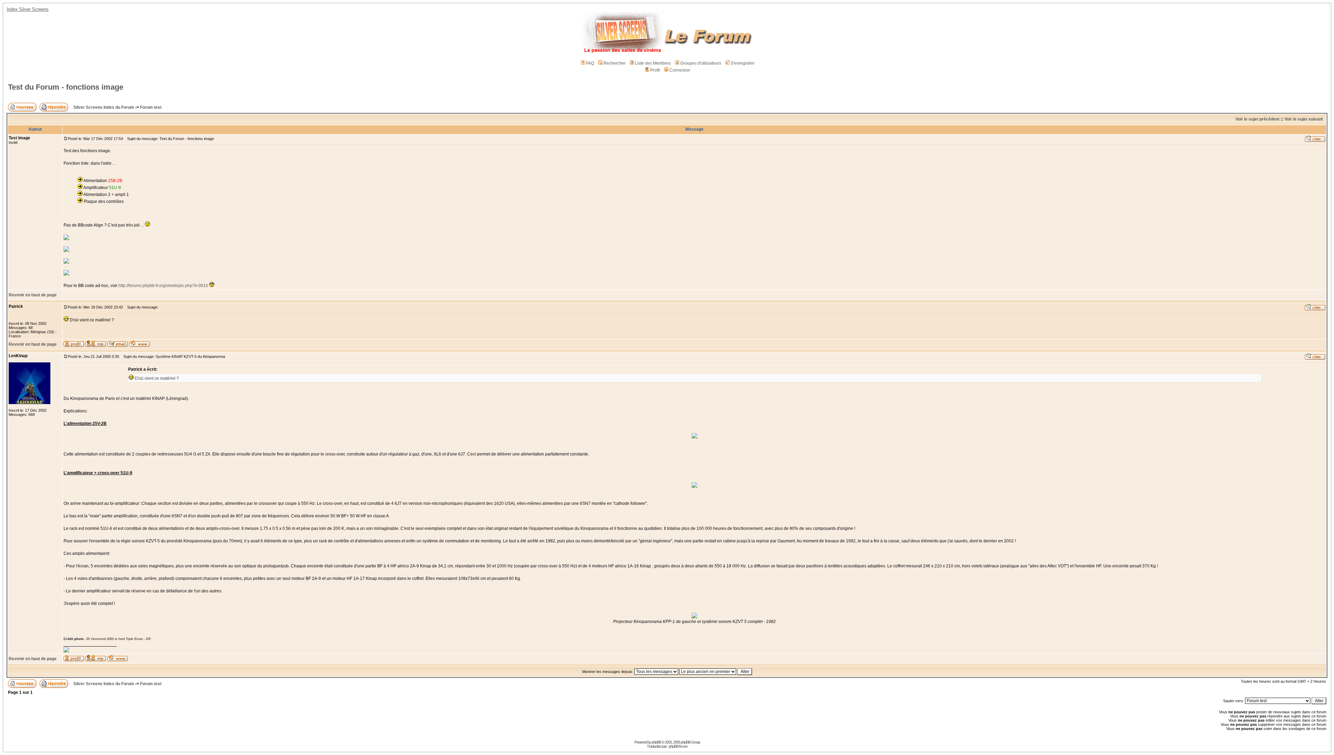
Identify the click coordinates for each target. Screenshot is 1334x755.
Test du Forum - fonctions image (65, 87)
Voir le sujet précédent (1257, 119)
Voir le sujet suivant (1303, 119)
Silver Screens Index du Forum (103, 107)
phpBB (656, 742)
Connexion (679, 70)
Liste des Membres (653, 63)
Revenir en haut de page (33, 295)
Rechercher (614, 63)
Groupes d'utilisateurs (700, 63)
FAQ (590, 63)
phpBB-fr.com (678, 746)
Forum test (151, 107)
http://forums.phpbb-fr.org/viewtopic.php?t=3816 (163, 285)
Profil (655, 70)
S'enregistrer (743, 63)
